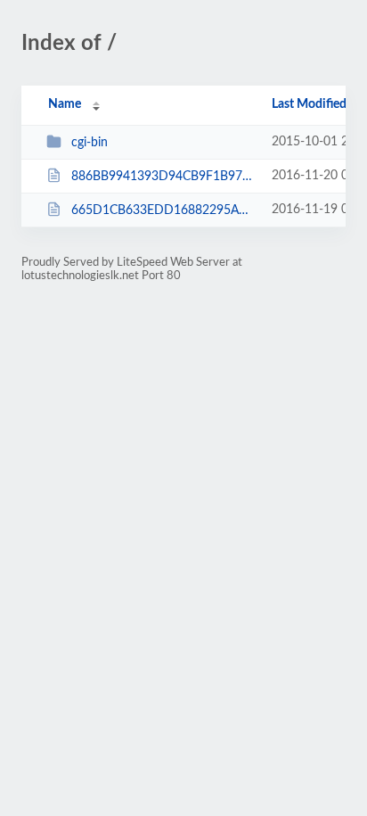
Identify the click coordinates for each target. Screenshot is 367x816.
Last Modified (309, 104)
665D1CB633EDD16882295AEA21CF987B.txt (163, 210)
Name (64, 104)
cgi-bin (89, 142)
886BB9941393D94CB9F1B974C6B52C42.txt (163, 176)
